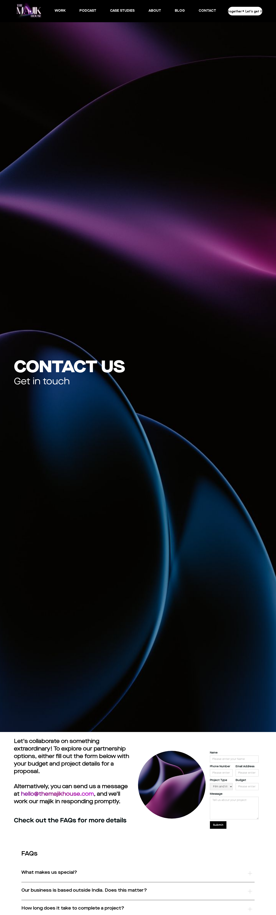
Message (216, 793)
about (155, 11)
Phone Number (220, 766)
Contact (207, 11)
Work (60, 11)
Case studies (122, 11)
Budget (241, 780)
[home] (29, 11)
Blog (180, 11)
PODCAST (87, 16)
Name (214, 752)
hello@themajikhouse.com (57, 794)
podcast (87, 11)
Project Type (218, 780)
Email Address (245, 766)
